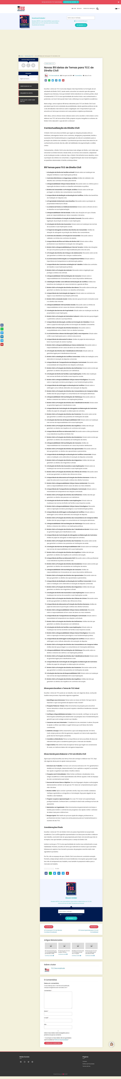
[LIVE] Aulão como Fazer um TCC (27, 100)
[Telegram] (60, 80)
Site (45, 1024)
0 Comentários (78, 75)
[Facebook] (46, 80)
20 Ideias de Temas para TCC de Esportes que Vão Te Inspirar (78, 952)
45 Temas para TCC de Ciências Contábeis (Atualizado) (53, 931)
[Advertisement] (60, 44)
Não (89, 1011)
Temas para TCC (29, 56)
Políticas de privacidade (61, 1040)
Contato (85, 1061)
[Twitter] (53, 80)
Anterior (49, 927)
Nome (46, 1011)
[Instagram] (28, 65)
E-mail (46, 1018)
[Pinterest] (63, 80)
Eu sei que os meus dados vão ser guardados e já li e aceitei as (57, 1039)
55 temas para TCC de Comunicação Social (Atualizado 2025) (91, 952)
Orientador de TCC (26, 86)
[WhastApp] (49, 80)
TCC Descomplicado (54, 75)
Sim (84, 1011)
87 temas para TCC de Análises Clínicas (64, 951)
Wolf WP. (66, 1074)
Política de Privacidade (88, 1064)
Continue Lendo (49, 955)
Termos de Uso (86, 1066)
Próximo (93, 927)
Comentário (48, 990)
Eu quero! (80, 25)
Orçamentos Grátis (26, 93)
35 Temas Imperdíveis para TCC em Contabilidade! (88, 931)
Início (21, 56)
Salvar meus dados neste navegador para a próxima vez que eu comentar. (56, 1034)
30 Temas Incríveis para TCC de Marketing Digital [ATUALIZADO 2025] (51, 952)
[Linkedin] (56, 80)
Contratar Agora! (70, 2)
